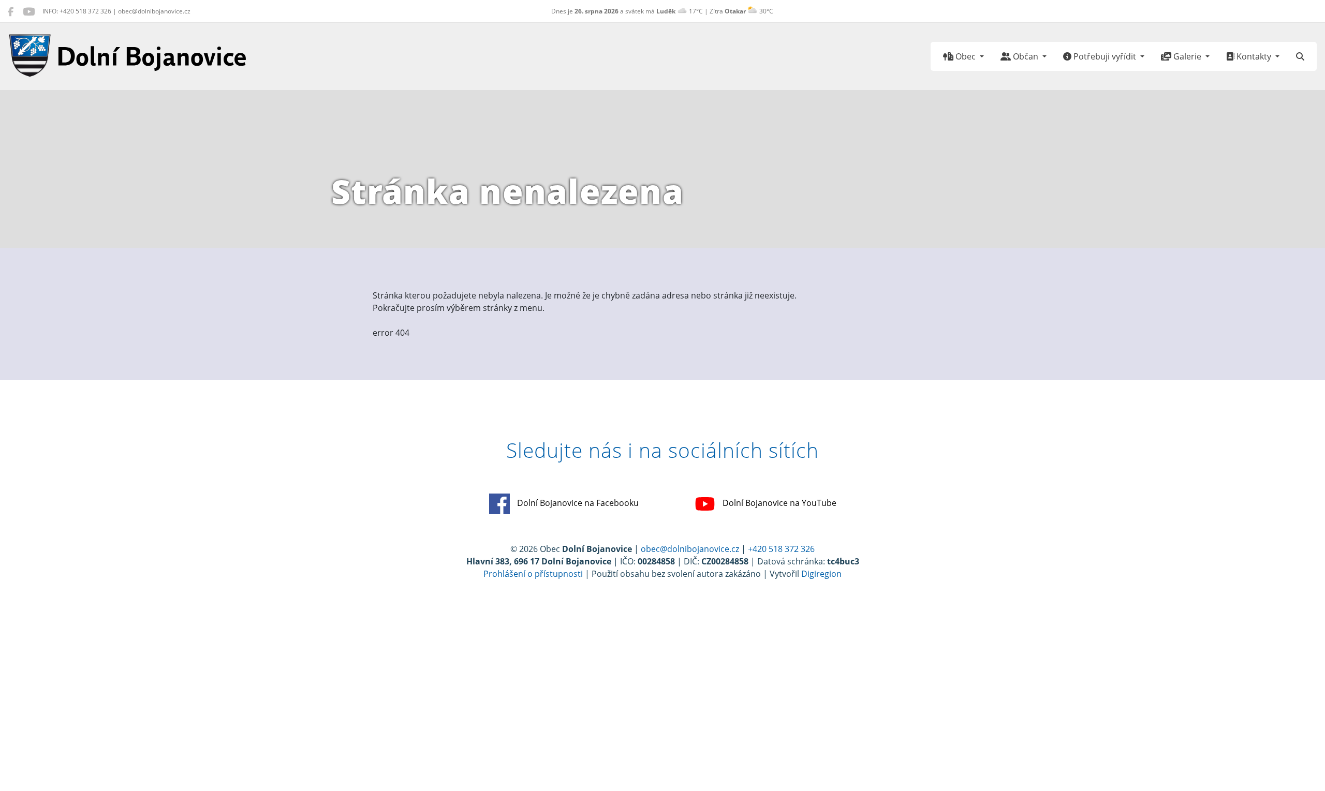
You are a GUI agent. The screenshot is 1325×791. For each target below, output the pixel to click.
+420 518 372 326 (781, 549)
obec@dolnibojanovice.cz (690, 549)
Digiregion (821, 573)
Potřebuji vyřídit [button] (1104, 56)
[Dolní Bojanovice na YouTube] (29, 11)
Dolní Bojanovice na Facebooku (577, 503)
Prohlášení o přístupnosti (533, 573)
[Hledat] (1300, 56)
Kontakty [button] (1253, 56)
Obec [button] (965, 56)
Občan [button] (1025, 56)
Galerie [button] (1187, 56)
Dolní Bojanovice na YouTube (778, 503)
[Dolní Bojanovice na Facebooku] (10, 11)
